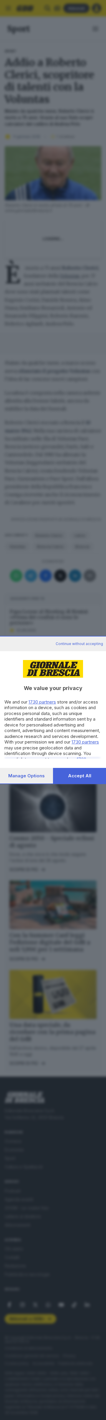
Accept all (79, 776)
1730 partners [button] (42, 702)
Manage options (26, 776)
